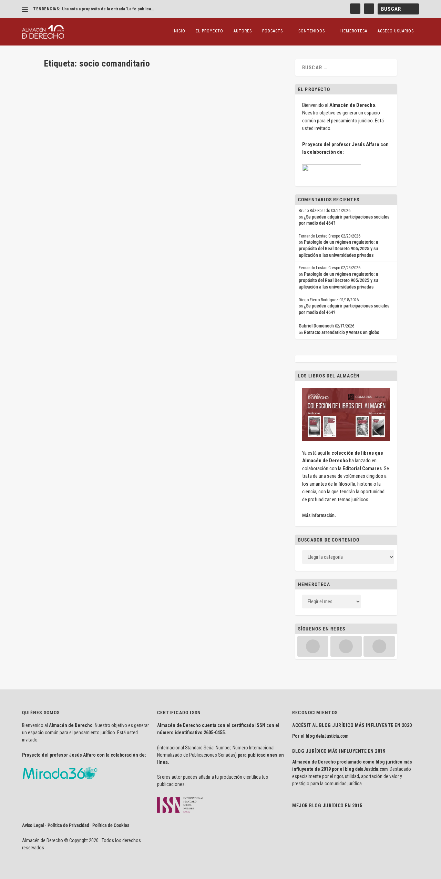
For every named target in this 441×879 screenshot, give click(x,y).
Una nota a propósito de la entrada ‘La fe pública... (108, 9)
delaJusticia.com (332, 736)
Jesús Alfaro (68, 102)
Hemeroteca (353, 31)
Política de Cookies (110, 825)
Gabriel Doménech (316, 326)
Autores (243, 31)
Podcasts (272, 31)
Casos (112, 102)
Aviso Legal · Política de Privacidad (55, 825)
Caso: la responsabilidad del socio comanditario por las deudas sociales (142, 92)
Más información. (319, 515)
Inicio (179, 31)
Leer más (63, 128)
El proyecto (209, 31)
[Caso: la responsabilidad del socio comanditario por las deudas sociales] (147, 77)
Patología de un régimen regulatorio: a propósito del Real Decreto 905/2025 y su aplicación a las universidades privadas (338, 248)
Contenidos (311, 31)
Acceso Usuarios (396, 31)
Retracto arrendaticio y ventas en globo (341, 332)
